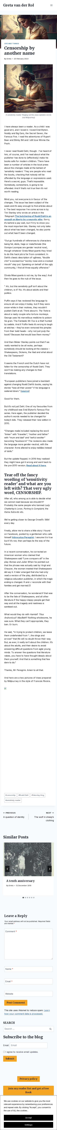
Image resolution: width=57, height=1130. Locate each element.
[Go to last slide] (7, 869)
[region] (28, 1113)
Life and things (11, 44)
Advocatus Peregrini (23, 537)
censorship (10, 795)
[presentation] (28, 859)
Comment (11, 931)
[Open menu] (51, 5)
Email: (6, 1045)
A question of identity (13, 815)
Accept (28, 1118)
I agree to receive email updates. (21, 1052)
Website (9, 993)
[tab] (23, 897)
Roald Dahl (23, 795)
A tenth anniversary (20, 881)
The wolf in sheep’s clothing (44, 817)
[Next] (49, 869)
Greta (9, 59)
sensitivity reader (13, 800)
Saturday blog (38, 795)
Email (8, 981)
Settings (28, 1125)
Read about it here (36, 465)
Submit (10, 1058)
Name (9, 969)
